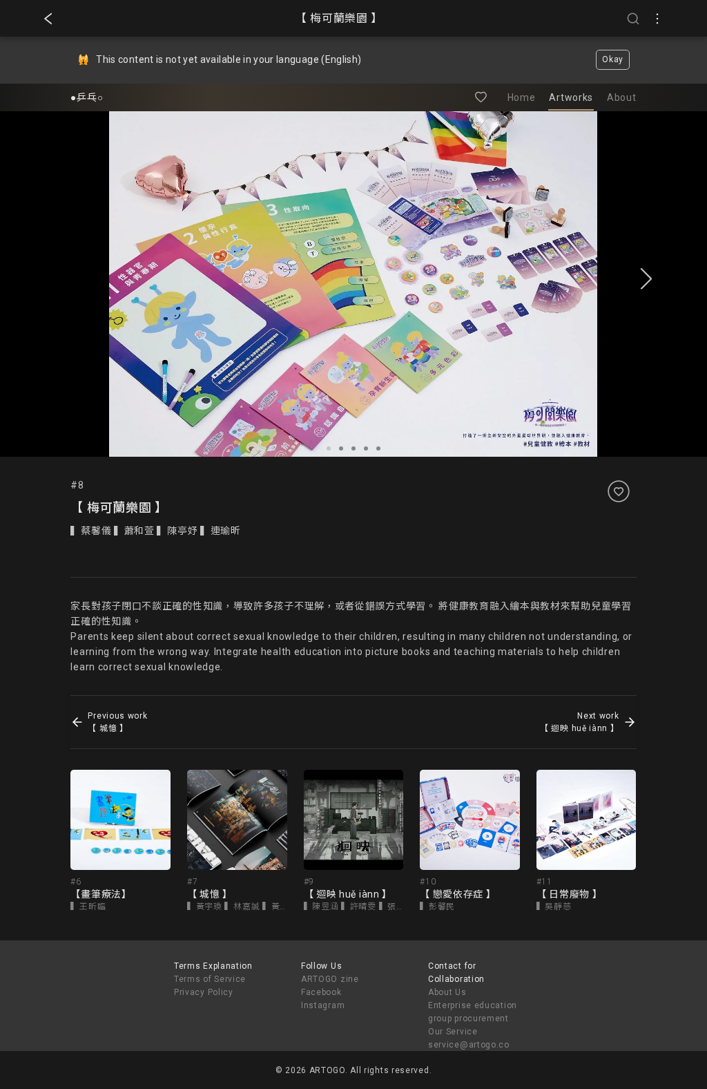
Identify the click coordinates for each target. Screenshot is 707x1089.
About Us (447, 992)
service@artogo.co (469, 1045)
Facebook (321, 992)
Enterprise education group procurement (472, 1012)
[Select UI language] (657, 18)
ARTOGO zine (330, 979)
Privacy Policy (203, 992)
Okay (612, 59)
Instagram (323, 1005)
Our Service (453, 1031)
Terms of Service (210, 979)
